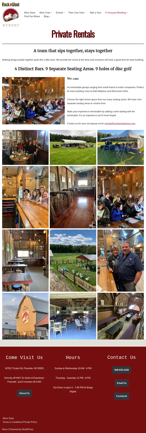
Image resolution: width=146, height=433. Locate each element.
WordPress (27, 429)
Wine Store (29, 12)
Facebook (121, 396)
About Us (24, 393)
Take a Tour (95, 12)
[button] (51, 12)
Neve (5, 429)
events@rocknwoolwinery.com (120, 123)
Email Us (121, 383)
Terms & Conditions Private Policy (20, 422)
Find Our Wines (32, 16)
